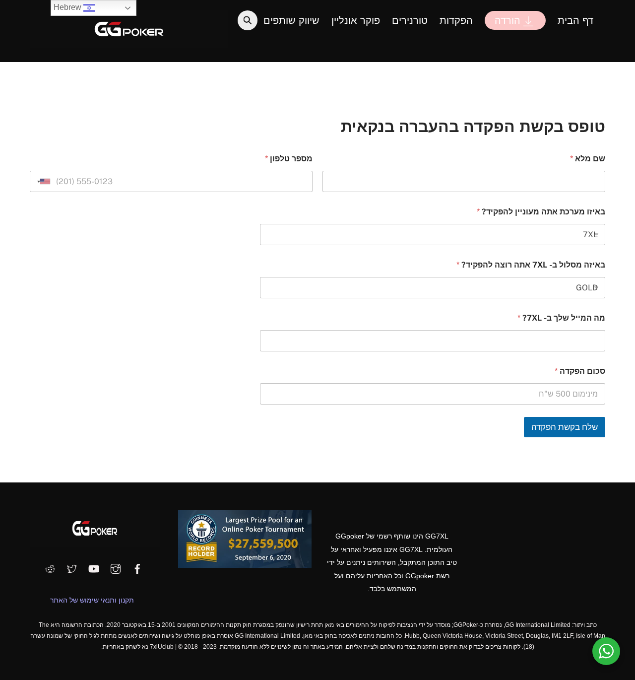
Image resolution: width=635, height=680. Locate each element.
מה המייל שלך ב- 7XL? (561, 318)
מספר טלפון (289, 158)
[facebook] (137, 568)
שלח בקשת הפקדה (564, 427)
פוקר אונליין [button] (355, 20)
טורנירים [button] (410, 20)
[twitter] (72, 568)
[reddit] (50, 568)
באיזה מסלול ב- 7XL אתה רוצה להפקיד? (530, 265)
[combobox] (42, 181)
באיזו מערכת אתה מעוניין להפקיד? (541, 211)
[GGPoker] (129, 43)
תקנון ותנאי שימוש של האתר (92, 600)
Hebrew (68, 7)
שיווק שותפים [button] (291, 20)
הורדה (509, 20)
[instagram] (116, 568)
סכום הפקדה (580, 371)
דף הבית (575, 20)
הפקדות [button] (456, 20)
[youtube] (94, 568)
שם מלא (587, 158)
